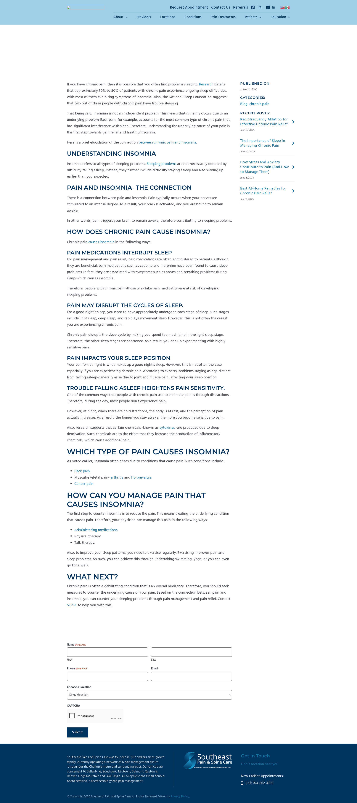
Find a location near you (259, 764)
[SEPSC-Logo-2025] (85, 8)
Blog (244, 104)
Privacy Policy (180, 796)
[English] (282, 8)
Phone (77, 668)
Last (153, 660)
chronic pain (259, 104)
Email (154, 668)
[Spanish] (287, 8)
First (69, 660)
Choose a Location (79, 687)
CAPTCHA (73, 705)
